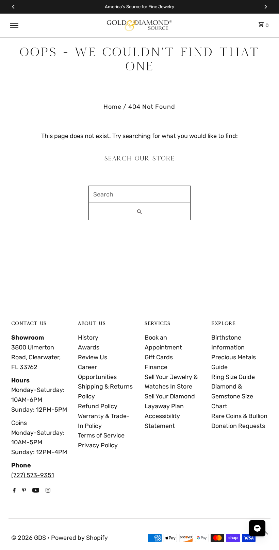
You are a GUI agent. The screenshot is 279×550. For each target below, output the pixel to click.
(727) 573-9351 (32, 475)
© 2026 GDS (29, 538)
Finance (156, 367)
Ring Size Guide (233, 377)
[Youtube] (35, 491)
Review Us (92, 357)
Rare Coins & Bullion (239, 416)
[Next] (265, 7)
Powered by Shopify (79, 538)
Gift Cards (159, 357)
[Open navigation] (55, 25)
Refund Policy (97, 406)
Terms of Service (101, 435)
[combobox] (139, 194)
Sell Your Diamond (170, 396)
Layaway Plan (164, 406)
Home (112, 106)
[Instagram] (47, 491)
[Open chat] (257, 528)
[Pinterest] (23, 491)
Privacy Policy (98, 445)
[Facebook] (13, 491)
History (88, 337)
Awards (88, 347)
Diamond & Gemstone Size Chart (232, 396)
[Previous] (14, 7)
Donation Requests (238, 426)
